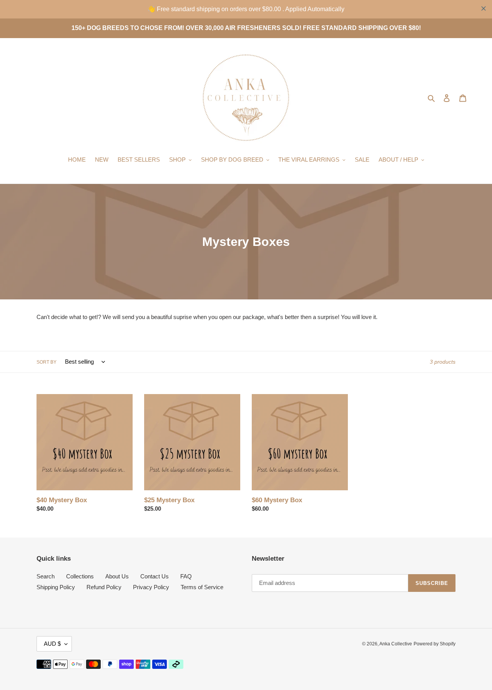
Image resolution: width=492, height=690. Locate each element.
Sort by (47, 362)
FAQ (186, 576)
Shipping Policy (56, 587)
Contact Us (154, 576)
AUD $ (52, 643)
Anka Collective (395, 644)
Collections (80, 576)
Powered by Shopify (434, 644)
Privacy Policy (151, 587)
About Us (117, 576)
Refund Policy (103, 587)
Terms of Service (202, 587)
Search (46, 576)
